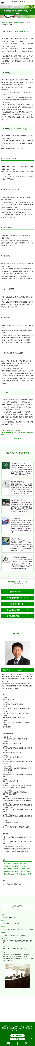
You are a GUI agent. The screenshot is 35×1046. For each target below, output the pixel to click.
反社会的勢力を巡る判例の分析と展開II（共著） (18, 874)
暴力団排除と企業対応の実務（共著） (14, 866)
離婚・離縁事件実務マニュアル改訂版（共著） (17, 869)
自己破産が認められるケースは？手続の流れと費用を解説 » (17, 434)
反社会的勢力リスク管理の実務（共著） (15, 863)
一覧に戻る (17, 439)
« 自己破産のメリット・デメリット (10, 431)
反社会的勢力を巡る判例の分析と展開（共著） (17, 871)
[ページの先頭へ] (32, 1038)
